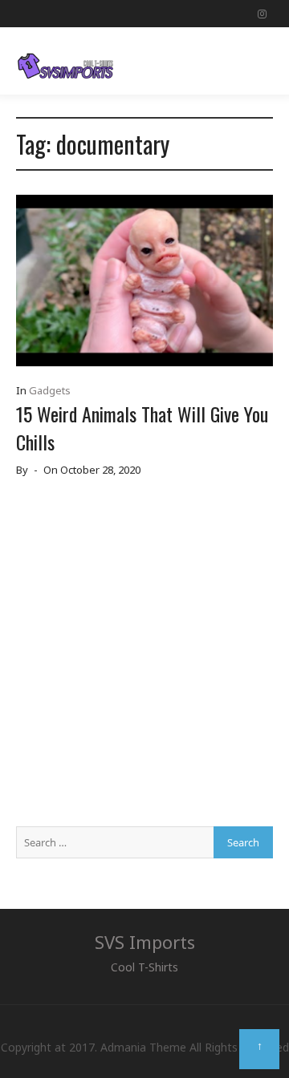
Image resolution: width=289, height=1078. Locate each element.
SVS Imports (145, 942)
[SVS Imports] (65, 61)
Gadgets (50, 390)
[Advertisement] (144, 658)
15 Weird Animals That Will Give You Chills (142, 427)
